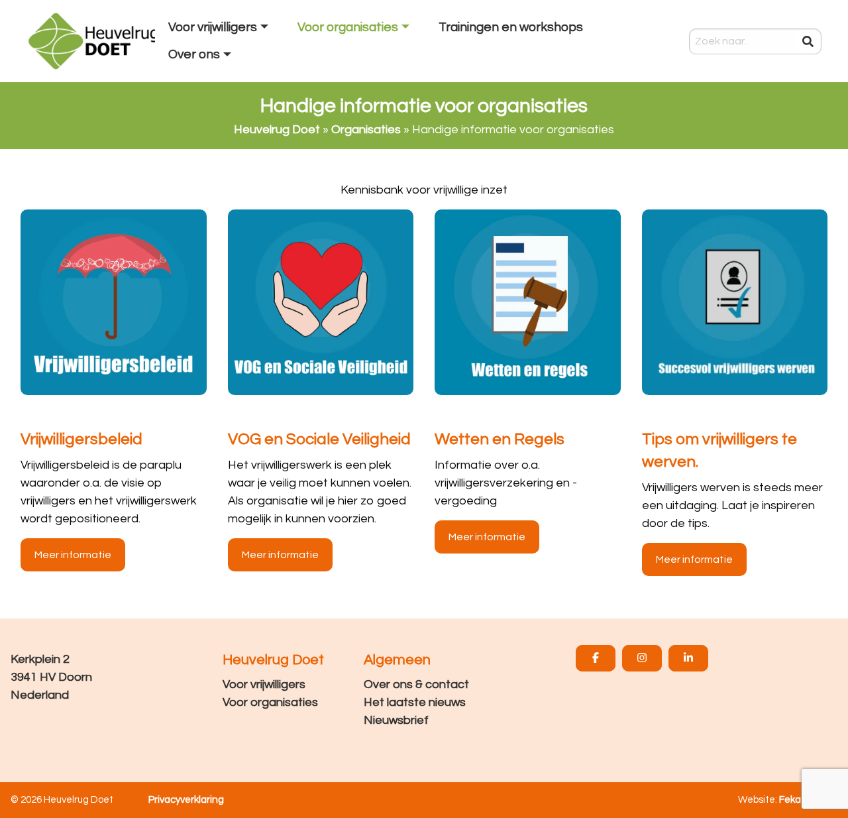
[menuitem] (219, 28)
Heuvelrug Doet (277, 129)
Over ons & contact (416, 684)
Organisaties (366, 129)
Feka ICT (799, 800)
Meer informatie (72, 555)
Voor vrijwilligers (264, 684)
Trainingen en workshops (511, 27)
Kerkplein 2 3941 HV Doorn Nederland (51, 677)
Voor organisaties (270, 702)
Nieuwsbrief (396, 720)
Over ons (194, 54)
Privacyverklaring (186, 800)
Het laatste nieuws (415, 702)
